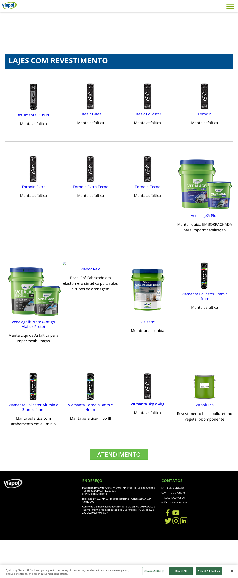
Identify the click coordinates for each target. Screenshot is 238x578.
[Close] (232, 571)
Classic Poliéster (147, 114)
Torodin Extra (33, 186)
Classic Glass (91, 114)
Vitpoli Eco (205, 405)
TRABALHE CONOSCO (173, 497)
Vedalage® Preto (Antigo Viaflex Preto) (33, 324)
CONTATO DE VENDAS (173, 492)
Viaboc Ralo (90, 269)
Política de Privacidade (174, 502)
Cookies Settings (154, 571)
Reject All (181, 571)
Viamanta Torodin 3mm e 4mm (90, 407)
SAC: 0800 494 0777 (97, 512)
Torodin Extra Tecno (90, 186)
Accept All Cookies (209, 571)
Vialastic (147, 322)
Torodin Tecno (147, 186)
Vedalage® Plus (204, 215)
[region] (119, 571)
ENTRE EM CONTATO (172, 487)
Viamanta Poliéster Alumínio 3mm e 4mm (33, 407)
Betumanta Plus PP (33, 115)
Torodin (204, 114)
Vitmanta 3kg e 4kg (147, 404)
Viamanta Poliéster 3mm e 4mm (204, 296)
